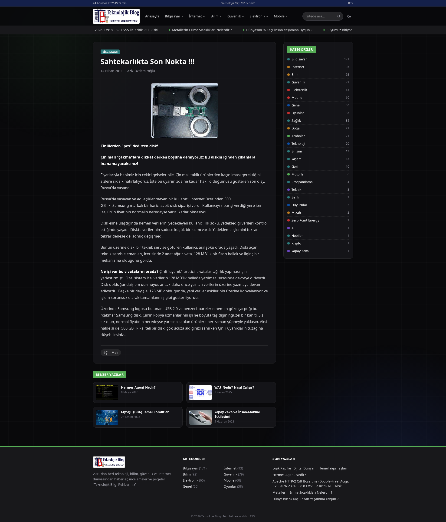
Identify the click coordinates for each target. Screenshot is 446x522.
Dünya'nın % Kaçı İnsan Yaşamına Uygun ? (266, 30)
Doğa (296, 128)
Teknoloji (298, 143)
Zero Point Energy (305, 220)
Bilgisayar (172, 16)
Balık (295, 197)
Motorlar (298, 174)
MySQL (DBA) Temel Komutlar (145, 412)
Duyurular (299, 205)
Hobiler (297, 235)
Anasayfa (152, 16)
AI (293, 228)
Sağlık (296, 120)
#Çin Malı (110, 352)
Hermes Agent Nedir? (138, 387)
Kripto (296, 243)
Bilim (215, 16)
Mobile (279, 16)
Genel (296, 105)
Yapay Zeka (300, 251)
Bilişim (297, 151)
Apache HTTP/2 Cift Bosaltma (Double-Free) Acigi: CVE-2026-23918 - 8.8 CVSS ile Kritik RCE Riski (310, 483)
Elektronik (257, 16)
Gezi (295, 166)
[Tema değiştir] (349, 16)
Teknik (296, 189)
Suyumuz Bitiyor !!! (327, 30)
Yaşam (297, 159)
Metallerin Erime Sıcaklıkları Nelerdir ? (189, 30)
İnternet (195, 16)
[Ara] (339, 16)
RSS (350, 3)
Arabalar (298, 136)
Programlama (302, 182)
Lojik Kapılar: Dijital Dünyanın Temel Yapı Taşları (309, 468)
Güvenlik (234, 16)
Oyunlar (298, 113)
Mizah (296, 212)
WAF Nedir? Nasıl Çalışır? (234, 387)
